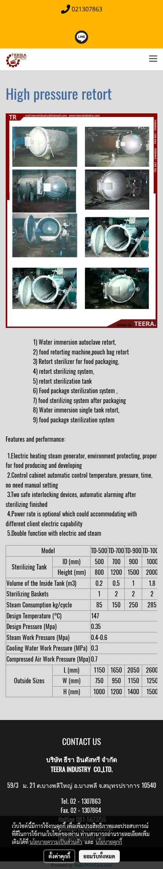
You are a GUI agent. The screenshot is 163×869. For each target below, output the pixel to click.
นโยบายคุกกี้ (109, 841)
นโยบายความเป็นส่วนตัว (56, 841)
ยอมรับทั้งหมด (99, 856)
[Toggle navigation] (153, 59)
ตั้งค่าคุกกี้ (59, 856)
